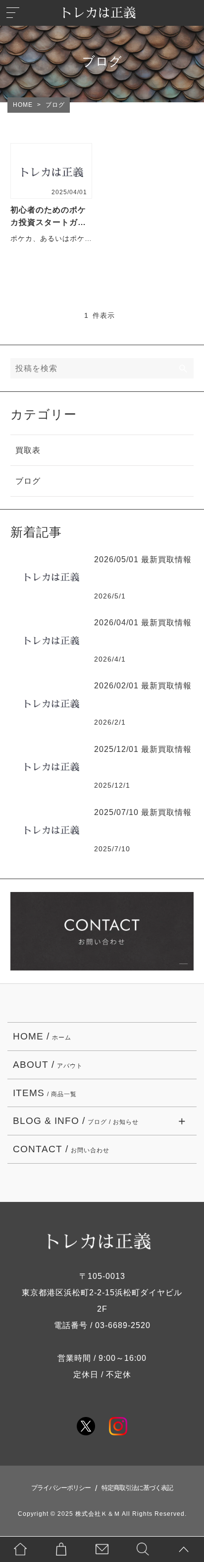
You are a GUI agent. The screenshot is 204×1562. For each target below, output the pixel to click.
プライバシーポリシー (61, 1488)
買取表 (28, 450)
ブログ (28, 480)
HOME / (42, 1036)
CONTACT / (61, 1149)
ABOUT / (48, 1064)
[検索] (183, 368)
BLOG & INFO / (76, 1121)
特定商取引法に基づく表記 (137, 1488)
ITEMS (45, 1093)
